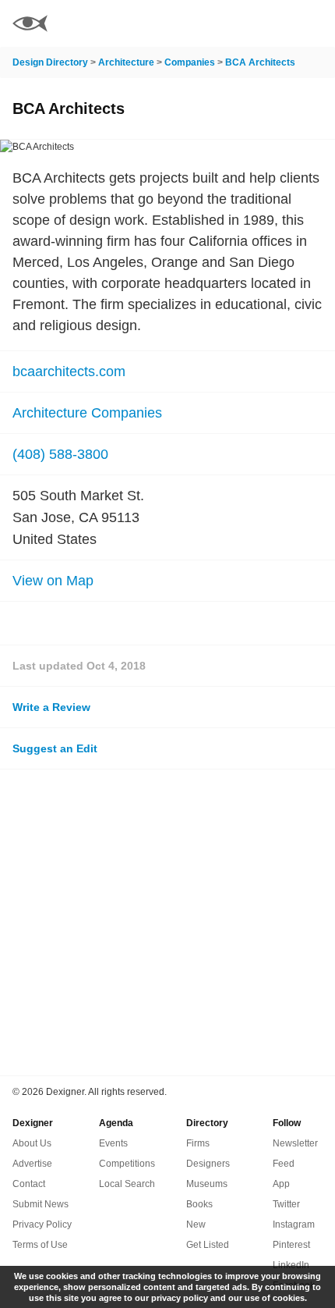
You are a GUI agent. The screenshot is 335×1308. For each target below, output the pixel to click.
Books (199, 1204)
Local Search (127, 1183)
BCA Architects (260, 62)
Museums (206, 1183)
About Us (31, 1143)
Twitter (286, 1204)
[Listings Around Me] (272, 23)
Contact (28, 1183)
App (281, 1183)
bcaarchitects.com (68, 371)
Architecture (126, 62)
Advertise (32, 1163)
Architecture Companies (87, 413)
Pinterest (291, 1244)
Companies (189, 62)
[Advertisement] (167, 922)
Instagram (294, 1224)
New (196, 1224)
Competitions (127, 1163)
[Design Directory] (30, 25)
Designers (208, 1163)
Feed (283, 1163)
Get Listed (207, 1244)
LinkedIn (291, 1265)
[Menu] (314, 23)
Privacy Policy (42, 1224)
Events (113, 1143)
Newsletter (295, 1143)
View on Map (52, 580)
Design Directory (50, 62)
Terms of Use (40, 1244)
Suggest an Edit (54, 748)
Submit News (40, 1204)
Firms (198, 1143)
